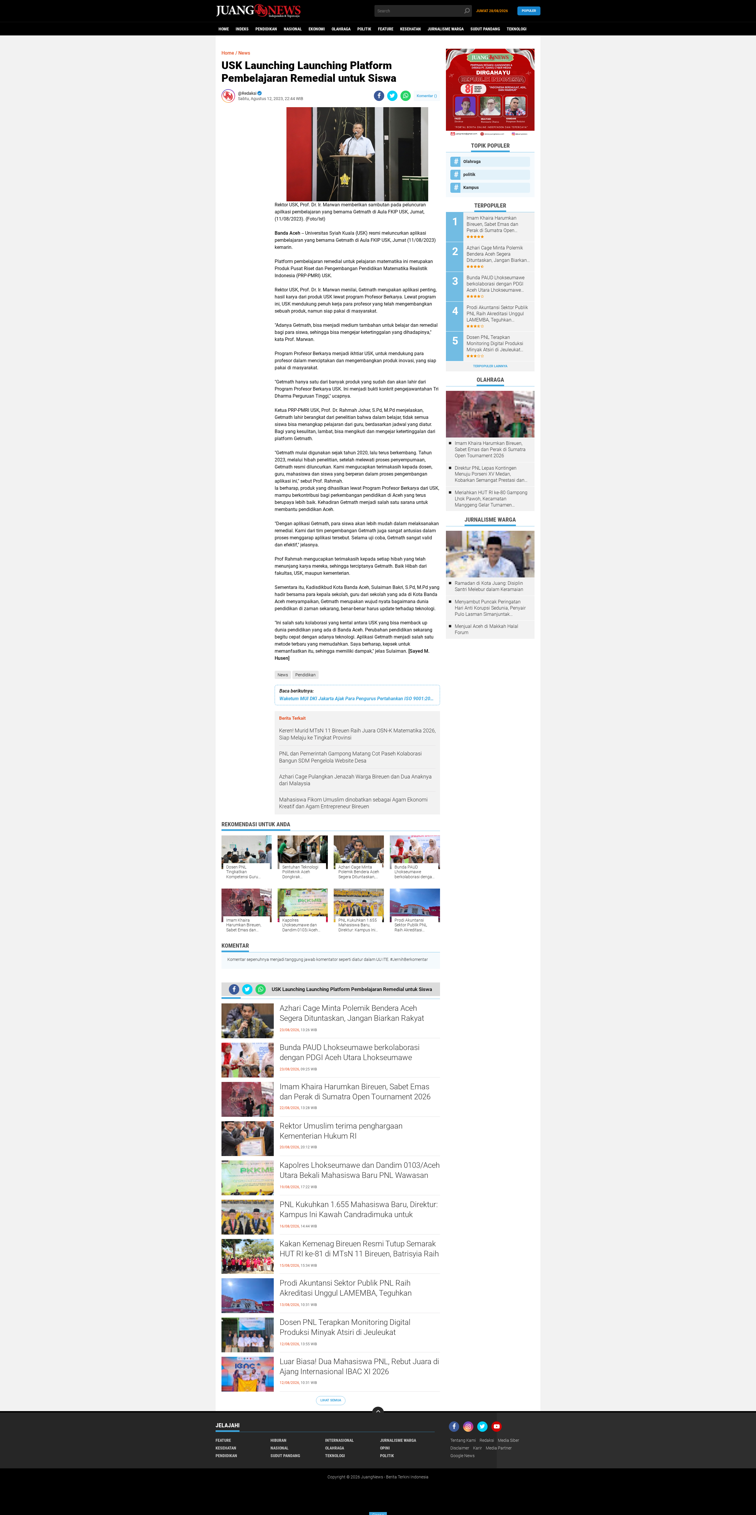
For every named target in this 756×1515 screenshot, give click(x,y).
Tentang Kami (463, 1440)
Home (224, 29)
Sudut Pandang (485, 29)
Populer (529, 11)
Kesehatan (410, 29)
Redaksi (487, 1440)
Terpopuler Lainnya (490, 366)
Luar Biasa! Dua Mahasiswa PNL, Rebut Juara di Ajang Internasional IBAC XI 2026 (359, 1366)
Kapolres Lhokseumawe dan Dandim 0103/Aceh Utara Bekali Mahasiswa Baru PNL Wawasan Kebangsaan (360, 1175)
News (283, 674)
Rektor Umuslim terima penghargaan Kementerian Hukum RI (341, 1130)
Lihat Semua (330, 1400)
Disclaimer (459, 1448)
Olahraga (341, 29)
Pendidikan (266, 29)
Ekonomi (317, 29)
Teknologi (517, 29)
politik (364, 29)
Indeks (242, 29)
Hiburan (278, 1440)
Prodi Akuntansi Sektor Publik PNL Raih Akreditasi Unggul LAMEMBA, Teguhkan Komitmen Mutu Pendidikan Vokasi (346, 1293)
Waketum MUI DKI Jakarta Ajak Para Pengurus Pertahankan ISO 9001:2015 (357, 698)
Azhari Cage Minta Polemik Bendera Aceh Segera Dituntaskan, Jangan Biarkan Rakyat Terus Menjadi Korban (352, 1018)
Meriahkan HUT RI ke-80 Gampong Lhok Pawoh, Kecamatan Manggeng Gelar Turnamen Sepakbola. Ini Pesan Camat (491, 499)
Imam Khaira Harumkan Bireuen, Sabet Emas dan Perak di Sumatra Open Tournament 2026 (355, 1091)
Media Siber (508, 1440)
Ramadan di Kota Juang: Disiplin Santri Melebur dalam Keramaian (489, 586)
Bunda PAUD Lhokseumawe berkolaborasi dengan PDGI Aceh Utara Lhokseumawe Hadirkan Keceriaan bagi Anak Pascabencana (355, 1057)
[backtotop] (378, 1412)
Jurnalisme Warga (446, 29)
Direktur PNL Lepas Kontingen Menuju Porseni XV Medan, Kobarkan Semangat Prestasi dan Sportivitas (489, 474)
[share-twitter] (392, 96)
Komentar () (427, 96)
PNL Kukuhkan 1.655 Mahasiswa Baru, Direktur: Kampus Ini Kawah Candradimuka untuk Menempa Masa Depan (359, 1214)
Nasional (293, 29)
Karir (477, 1448)
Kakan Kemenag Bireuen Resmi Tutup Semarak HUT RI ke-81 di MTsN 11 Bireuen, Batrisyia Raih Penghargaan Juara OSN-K (359, 1253)
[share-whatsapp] (405, 96)
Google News (462, 1455)
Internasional (339, 1440)
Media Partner (499, 1448)
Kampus (471, 187)
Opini (385, 1448)
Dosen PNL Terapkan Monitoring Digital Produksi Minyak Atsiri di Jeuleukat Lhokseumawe (345, 1332)
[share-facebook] (379, 96)
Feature (385, 29)
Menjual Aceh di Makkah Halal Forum (486, 629)
